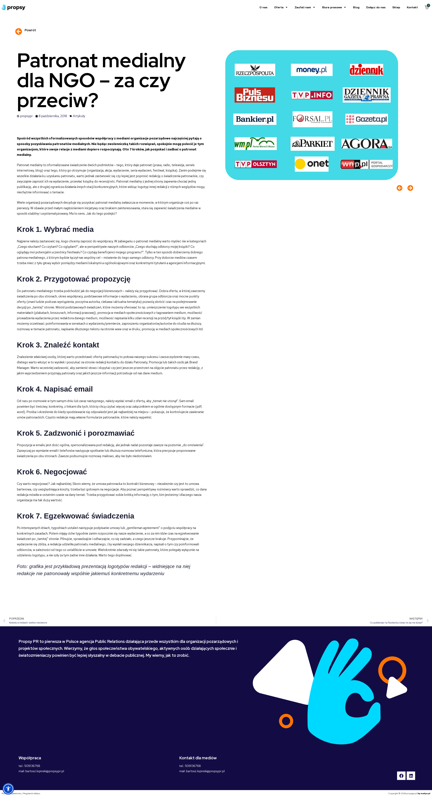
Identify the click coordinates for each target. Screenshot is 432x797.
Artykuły (79, 116)
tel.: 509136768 (29, 766)
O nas (263, 7)
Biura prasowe (332, 7)
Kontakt (412, 7)
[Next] (409, 188)
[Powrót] (18, 31)
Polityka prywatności (11, 793)
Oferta (279, 7)
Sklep (396, 7)
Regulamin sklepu (31, 793)
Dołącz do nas (376, 7)
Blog (356, 7)
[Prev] (401, 188)
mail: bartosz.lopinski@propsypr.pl (41, 771)
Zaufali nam (303, 7)
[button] (8, 789)
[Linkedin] (411, 775)
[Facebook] (401, 775)
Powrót (30, 30)
